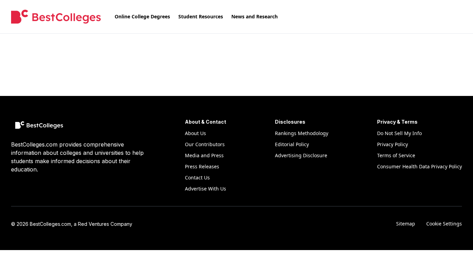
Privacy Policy (392, 144)
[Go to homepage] (56, 17)
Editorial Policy (292, 144)
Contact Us (197, 177)
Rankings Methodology (301, 133)
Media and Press (204, 155)
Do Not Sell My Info (399, 133)
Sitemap (405, 223)
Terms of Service (396, 155)
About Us (195, 133)
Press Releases (202, 166)
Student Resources (200, 16)
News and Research (254, 16)
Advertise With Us (205, 188)
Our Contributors (205, 144)
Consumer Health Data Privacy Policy (419, 166)
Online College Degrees (142, 16)
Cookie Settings (444, 223)
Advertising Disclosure (301, 155)
